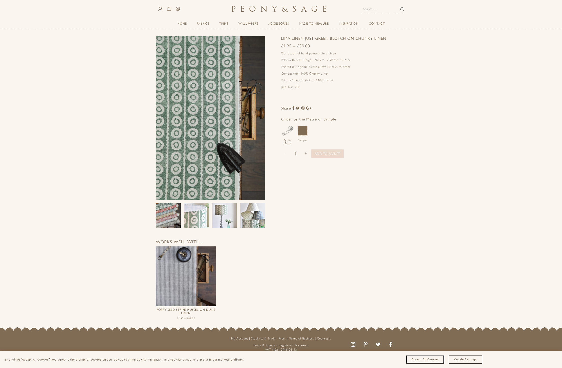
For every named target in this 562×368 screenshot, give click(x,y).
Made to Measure (314, 23)
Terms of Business (301, 338)
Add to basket (327, 153)
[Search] (402, 9)
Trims (223, 23)
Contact (377, 23)
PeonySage (281, 9)
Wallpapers (248, 23)
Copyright (324, 338)
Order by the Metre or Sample (308, 119)
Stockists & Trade (263, 338)
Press (282, 338)
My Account (239, 338)
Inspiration (349, 23)
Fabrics (203, 23)
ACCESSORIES (278, 23)
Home (182, 23)
